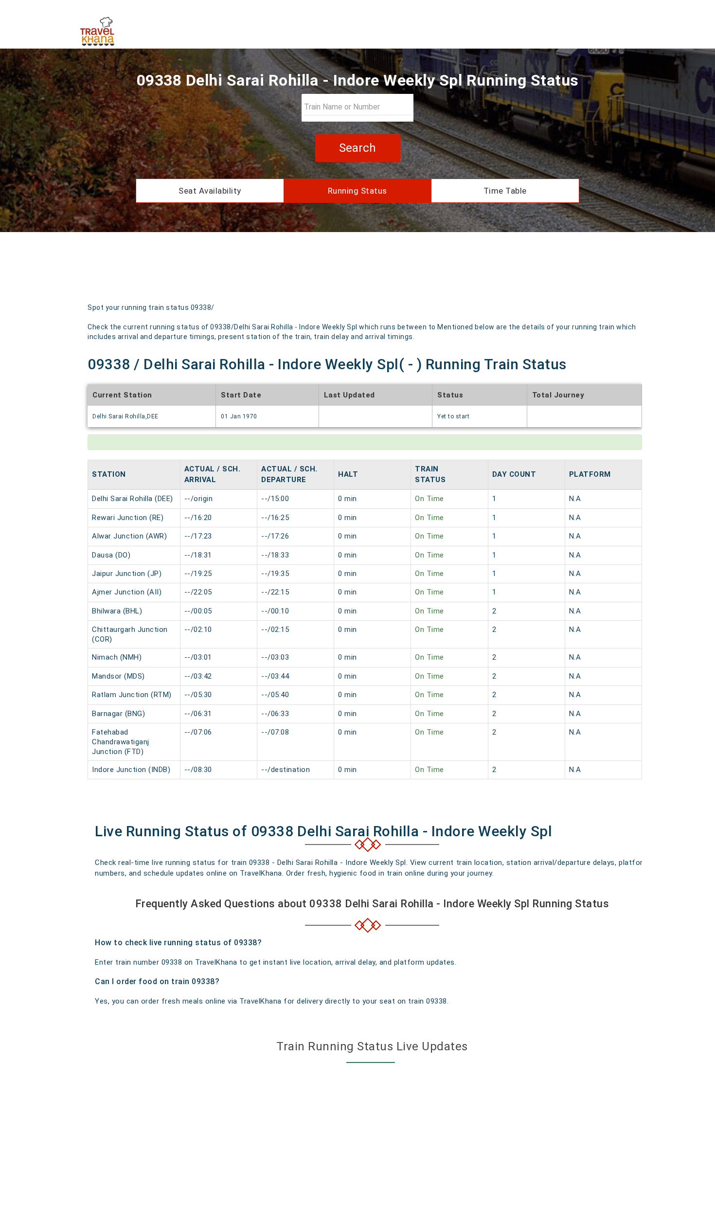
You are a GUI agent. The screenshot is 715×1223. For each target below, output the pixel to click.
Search (357, 148)
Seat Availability (210, 191)
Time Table (505, 191)
